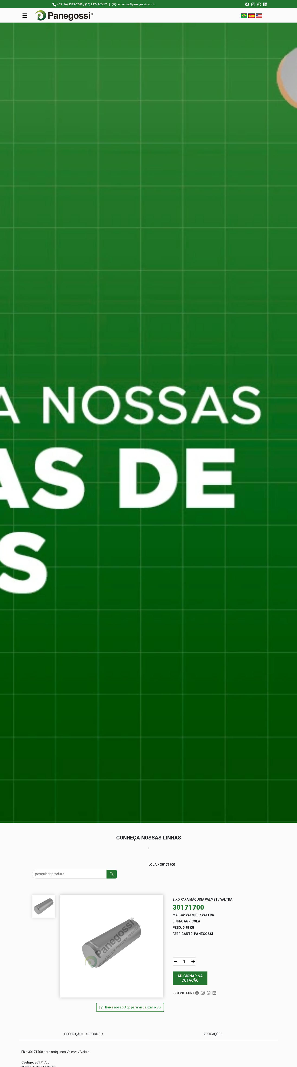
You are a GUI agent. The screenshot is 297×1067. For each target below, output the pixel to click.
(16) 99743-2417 (96, 4)
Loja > (153, 864)
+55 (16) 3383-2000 (69, 4)
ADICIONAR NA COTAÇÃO (190, 978)
